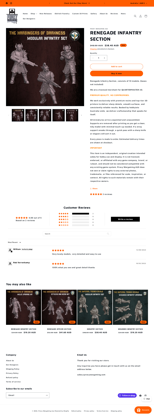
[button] (33, 13)
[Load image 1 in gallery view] (18, 115)
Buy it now (116, 73)
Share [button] (95, 188)
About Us (10, 360)
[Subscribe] (46, 395)
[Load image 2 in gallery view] (31, 115)
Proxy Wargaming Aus (46, 411)
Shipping (93, 49)
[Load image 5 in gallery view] (72, 115)
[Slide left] (8, 115)
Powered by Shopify (62, 411)
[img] (58, 250)
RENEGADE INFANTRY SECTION (23, 329)
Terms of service (13, 382)
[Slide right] (81, 115)
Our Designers (12, 365)
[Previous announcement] (49, 3)
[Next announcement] (104, 3)
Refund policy (12, 377)
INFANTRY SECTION (95, 329)
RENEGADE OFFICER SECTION (59, 329)
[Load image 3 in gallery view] (45, 115)
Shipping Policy (12, 369)
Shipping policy (116, 411)
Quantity (93, 53)
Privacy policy (89, 411)
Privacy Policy (12, 373)
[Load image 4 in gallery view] (58, 115)
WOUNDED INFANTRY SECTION (130, 329)
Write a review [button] (125, 219)
